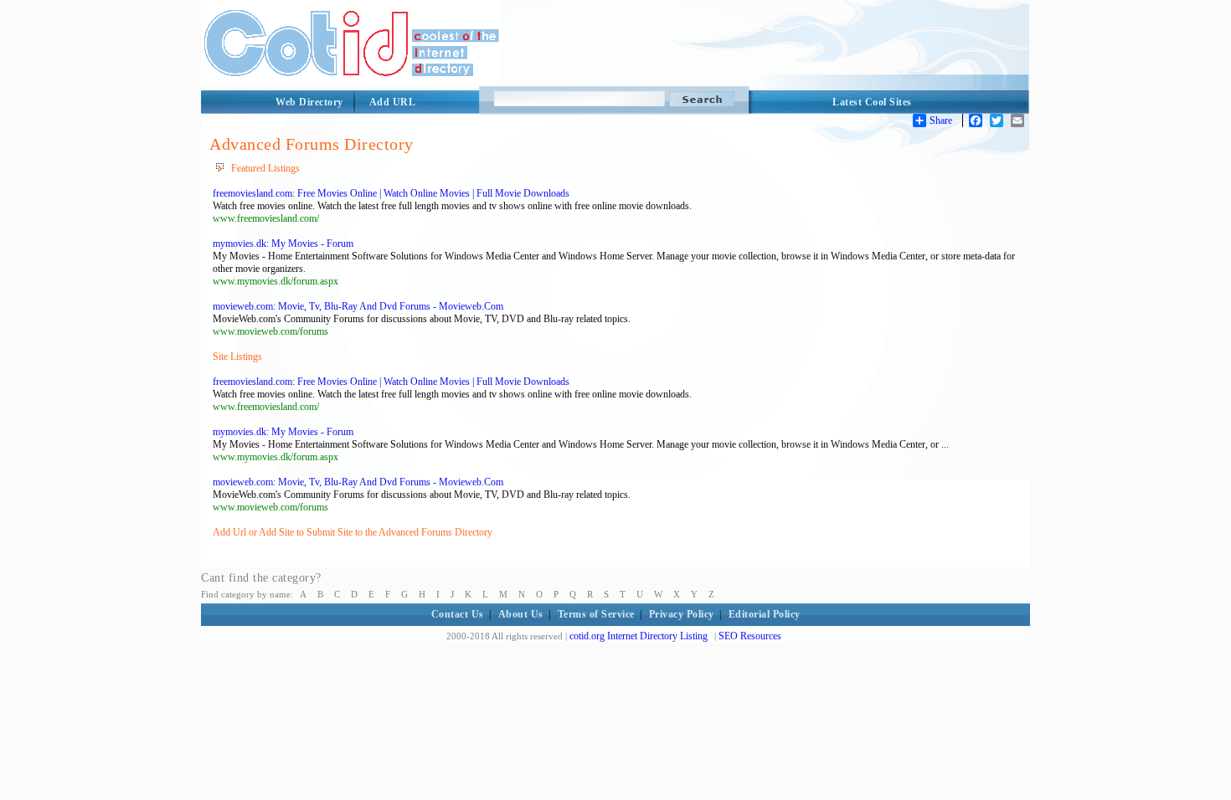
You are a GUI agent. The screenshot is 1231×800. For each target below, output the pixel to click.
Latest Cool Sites (872, 102)
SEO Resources (750, 636)
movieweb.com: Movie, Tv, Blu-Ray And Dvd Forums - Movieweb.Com (358, 306)
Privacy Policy (681, 614)
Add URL (392, 102)
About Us (520, 614)
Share (941, 120)
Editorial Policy (765, 614)
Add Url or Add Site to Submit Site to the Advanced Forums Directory (352, 532)
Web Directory (309, 102)
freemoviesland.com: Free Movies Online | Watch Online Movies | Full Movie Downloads (391, 193)
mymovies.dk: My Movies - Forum (283, 243)
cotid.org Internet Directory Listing (638, 636)
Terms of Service (596, 614)
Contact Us (457, 614)
